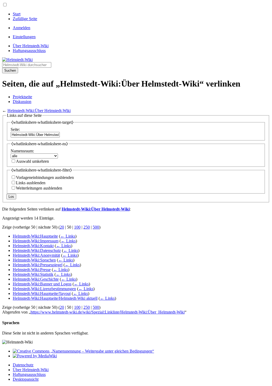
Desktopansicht (26, 379)
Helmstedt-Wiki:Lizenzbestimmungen (44, 288)
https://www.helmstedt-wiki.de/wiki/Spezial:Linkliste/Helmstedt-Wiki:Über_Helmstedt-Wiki (108, 312)
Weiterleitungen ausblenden (39, 188)
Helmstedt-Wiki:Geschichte (36, 279)
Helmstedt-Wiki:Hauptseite (35, 236)
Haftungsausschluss (29, 374)
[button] (5, 4)
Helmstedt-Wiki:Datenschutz (37, 250)
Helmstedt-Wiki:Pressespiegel (37, 265)
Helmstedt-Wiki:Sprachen (34, 260)
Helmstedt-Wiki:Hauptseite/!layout (42, 293)
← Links (67, 236)
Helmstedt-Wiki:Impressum (35, 241)
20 (62, 227)
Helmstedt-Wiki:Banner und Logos (42, 284)
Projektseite (22, 97)
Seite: (15, 129)
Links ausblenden (30, 183)
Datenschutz (23, 365)
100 (77, 227)
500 (96, 227)
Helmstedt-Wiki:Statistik (33, 274)
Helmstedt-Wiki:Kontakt (33, 245)
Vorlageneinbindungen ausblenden (45, 177)
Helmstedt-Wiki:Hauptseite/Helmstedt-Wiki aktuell (55, 298)
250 (86, 227)
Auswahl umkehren (32, 161)
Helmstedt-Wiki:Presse (32, 269)
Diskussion (22, 101)
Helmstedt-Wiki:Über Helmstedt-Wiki (39, 110)
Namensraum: (22, 151)
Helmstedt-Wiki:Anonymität (36, 255)
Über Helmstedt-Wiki (31, 369)
